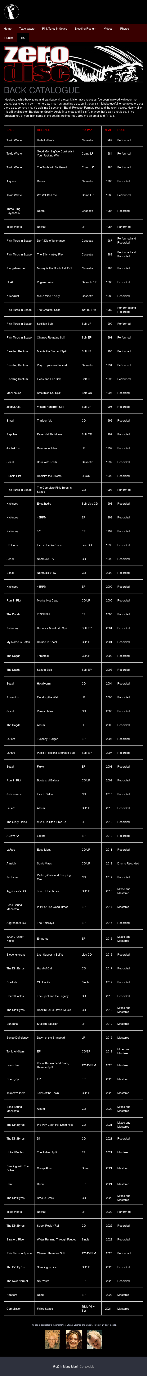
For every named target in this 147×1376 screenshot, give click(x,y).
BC (23, 38)
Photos (124, 28)
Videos (108, 28)
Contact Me (87, 1366)
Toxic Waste (26, 28)
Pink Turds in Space (54, 28)
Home (7, 28)
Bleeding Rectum (85, 28)
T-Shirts (9, 38)
